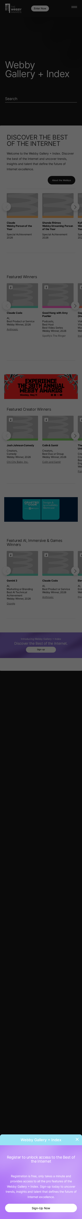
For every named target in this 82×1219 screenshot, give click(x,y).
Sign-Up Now (41, 1208)
